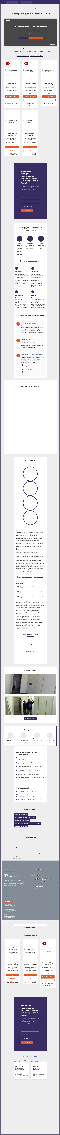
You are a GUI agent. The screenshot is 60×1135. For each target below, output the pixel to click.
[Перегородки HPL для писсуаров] (30, 71)
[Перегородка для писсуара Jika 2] (49, 71)
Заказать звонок (23, 38)
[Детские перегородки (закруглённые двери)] (12, 950)
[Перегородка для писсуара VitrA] (30, 121)
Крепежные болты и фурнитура (32, 355)
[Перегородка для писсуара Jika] (12, 121)
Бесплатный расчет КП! (36, 38)
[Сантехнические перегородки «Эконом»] (30, 950)
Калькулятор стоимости (11, 96)
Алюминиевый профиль (29, 323)
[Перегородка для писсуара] (12, 71)
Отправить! (27, 210)
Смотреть (12, 99)
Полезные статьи (30, 1057)
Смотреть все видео (30, 718)
